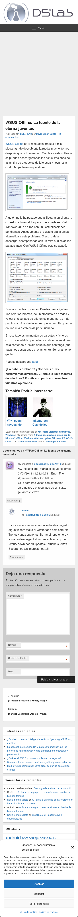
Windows (10, 435)
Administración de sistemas (48, 435)
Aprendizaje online (35, 837)
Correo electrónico (17, 658)
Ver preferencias (39, 903)
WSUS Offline (14, 144)
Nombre (12, 644)
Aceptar (39, 884)
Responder (13, 500)
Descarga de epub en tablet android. (53, 788)
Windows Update (42, 438)
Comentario (15, 595)
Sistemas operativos (59, 431)
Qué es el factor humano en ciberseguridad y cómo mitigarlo (39, 762)
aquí (35, 361)
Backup (53, 838)
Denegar (39, 893)
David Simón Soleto (46, 133)
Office (19, 438)
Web (10, 671)
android (13, 837)
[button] (72, 847)
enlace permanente (56, 441)
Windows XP (58, 438)
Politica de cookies (28, 911)
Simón (25, 510)
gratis (67, 435)
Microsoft (43, 431)
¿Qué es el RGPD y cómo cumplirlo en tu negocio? (34, 758)
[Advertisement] (39, 72)
